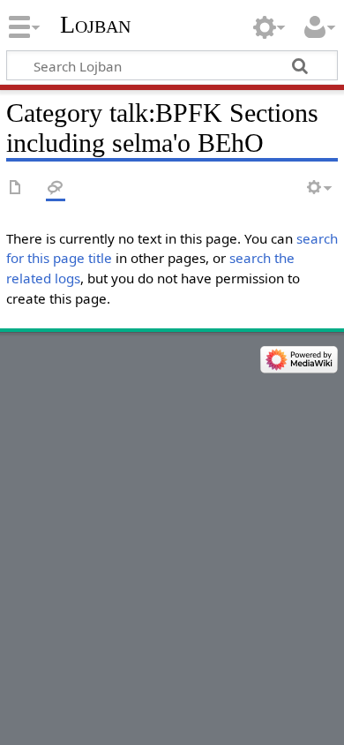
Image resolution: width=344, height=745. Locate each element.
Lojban (95, 24)
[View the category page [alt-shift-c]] (16, 188)
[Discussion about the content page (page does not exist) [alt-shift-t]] (55, 188)
